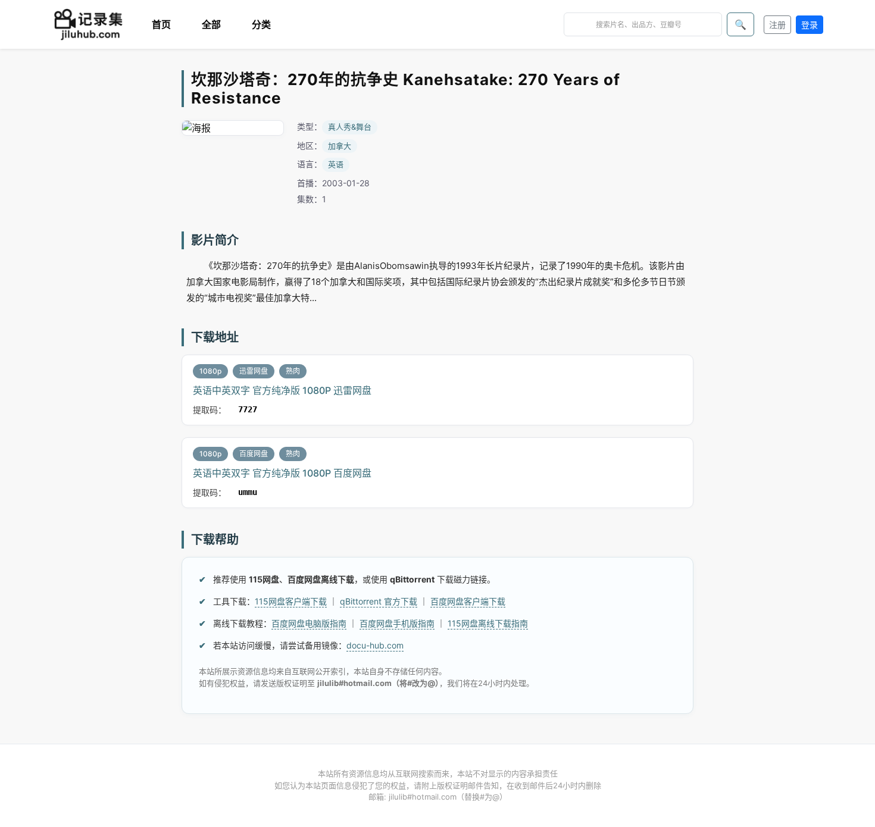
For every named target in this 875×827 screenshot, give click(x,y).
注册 (777, 25)
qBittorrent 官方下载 (378, 601)
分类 (261, 24)
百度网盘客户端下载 (467, 601)
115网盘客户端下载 (291, 601)
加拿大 (339, 146)
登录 (809, 25)
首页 (161, 24)
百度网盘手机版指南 (397, 623)
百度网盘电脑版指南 (308, 623)
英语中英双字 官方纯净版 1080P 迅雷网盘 (282, 390)
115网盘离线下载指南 (488, 623)
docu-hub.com (375, 645)
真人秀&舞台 (349, 126)
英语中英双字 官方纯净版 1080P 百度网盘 (282, 473)
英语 (335, 164)
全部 (211, 24)
